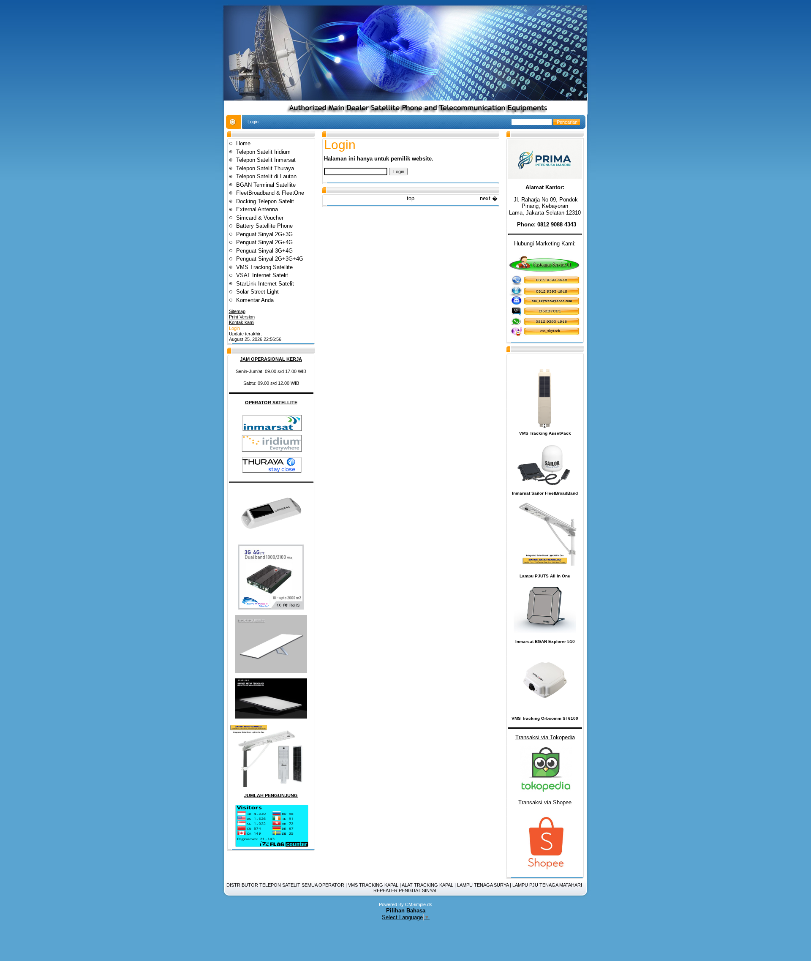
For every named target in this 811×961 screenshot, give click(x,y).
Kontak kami (241, 322)
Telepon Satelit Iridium (263, 152)
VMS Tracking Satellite (264, 267)
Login (234, 328)
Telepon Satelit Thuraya (265, 168)
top (410, 198)
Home (243, 143)
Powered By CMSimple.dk (405, 904)
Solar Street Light (257, 292)
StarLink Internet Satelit (265, 283)
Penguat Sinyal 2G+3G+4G (269, 259)
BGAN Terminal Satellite (266, 185)
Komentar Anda (255, 300)
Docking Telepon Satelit (265, 201)
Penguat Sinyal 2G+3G (264, 234)
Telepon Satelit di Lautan (266, 176)
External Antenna (257, 209)
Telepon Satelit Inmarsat (266, 160)
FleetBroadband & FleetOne (270, 193)
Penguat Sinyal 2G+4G (264, 242)
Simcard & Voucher (259, 218)
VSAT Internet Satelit (263, 275)
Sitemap (237, 311)
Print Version (242, 316)
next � (489, 198)
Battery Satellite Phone (264, 226)
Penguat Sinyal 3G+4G (264, 251)
